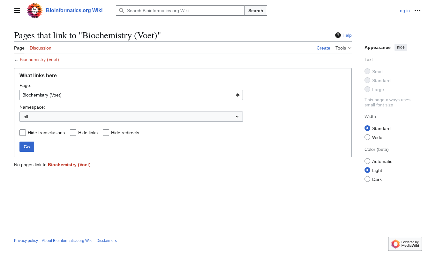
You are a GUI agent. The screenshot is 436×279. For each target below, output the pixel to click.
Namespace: (32, 107)
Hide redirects (125, 132)
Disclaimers (106, 240)
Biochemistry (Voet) (39, 59)
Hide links (88, 132)
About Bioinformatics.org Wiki (67, 240)
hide (401, 47)
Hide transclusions (46, 132)
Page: (25, 85)
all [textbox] (26, 116)
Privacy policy (26, 240)
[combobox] (131, 95)
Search (255, 10)
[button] (17, 10)
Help (347, 35)
